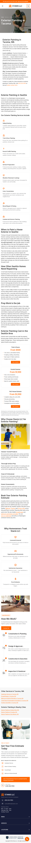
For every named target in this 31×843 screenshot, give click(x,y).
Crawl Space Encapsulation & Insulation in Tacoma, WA (14, 700)
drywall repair (19, 512)
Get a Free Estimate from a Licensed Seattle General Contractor (15, 779)
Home (2, 17)
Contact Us (6, 628)
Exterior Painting (13, 17)
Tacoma (20, 17)
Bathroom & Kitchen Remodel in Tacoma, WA (12, 698)
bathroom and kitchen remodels (9, 514)
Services (7, 17)
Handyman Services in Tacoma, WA (9, 694)
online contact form (12, 85)
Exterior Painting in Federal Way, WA (10, 710)
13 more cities (21, 508)
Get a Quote (15, 362)
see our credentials (6, 516)
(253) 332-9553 (22, 83)
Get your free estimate (23, 1)
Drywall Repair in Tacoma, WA (8, 696)
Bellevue (7, 508)
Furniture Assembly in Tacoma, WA (9, 702)
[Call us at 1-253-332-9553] (27, 839)
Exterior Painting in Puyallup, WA (9, 712)
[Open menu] (2, 6)
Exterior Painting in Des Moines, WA (10, 714)
